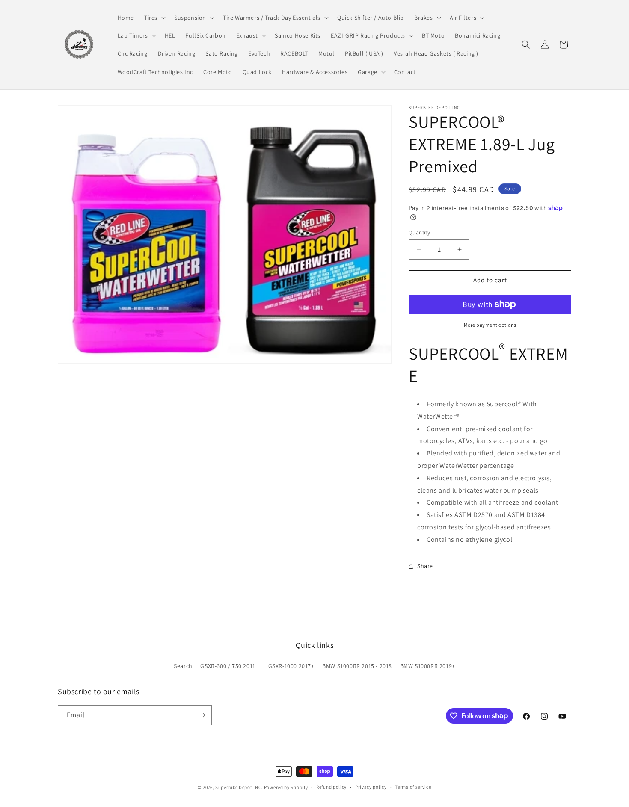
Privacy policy (371, 787)
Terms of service (413, 787)
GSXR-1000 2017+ (291, 666)
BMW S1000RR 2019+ (427, 666)
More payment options (490, 325)
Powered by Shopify (286, 787)
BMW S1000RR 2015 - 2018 (357, 666)
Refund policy (331, 787)
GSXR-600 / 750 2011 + (230, 666)
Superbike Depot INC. (239, 787)
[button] (154, 18)
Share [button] (425, 566)
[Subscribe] (202, 715)
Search (183, 666)
